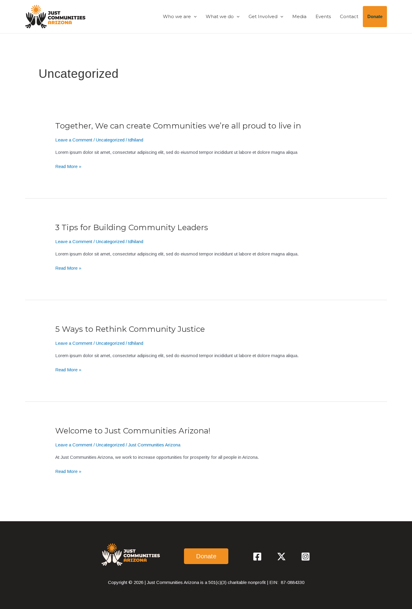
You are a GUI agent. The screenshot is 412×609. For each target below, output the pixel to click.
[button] (194, 16)
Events (323, 16)
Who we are (177, 16)
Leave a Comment (73, 139)
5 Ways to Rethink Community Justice (130, 329)
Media (299, 16)
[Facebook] (257, 556)
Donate (374, 16)
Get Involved (263, 16)
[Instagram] (305, 556)
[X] (281, 556)
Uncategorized (110, 139)
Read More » (68, 166)
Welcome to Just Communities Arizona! (133, 431)
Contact (349, 16)
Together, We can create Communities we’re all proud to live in (178, 126)
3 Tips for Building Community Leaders (131, 227)
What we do (220, 16)
